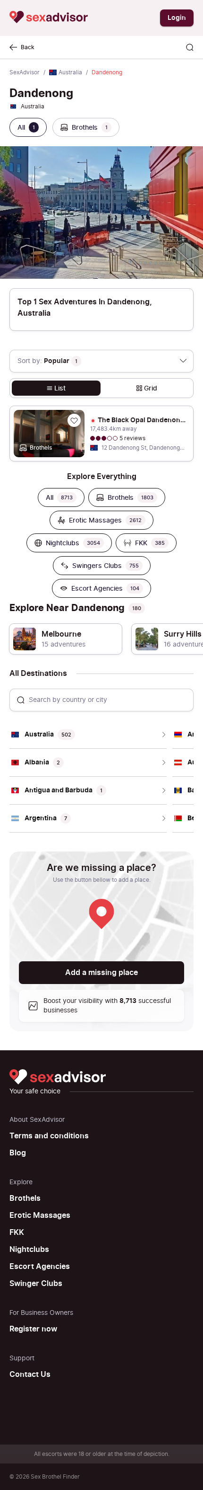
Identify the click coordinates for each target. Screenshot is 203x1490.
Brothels (25, 1198)
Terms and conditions (49, 1136)
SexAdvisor (24, 72)
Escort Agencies (39, 1266)
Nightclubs (29, 1249)
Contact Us (30, 1374)
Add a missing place (101, 972)
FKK (16, 1232)
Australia (70, 72)
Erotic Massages (39, 1215)
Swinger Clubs (35, 1283)
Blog (17, 1153)
